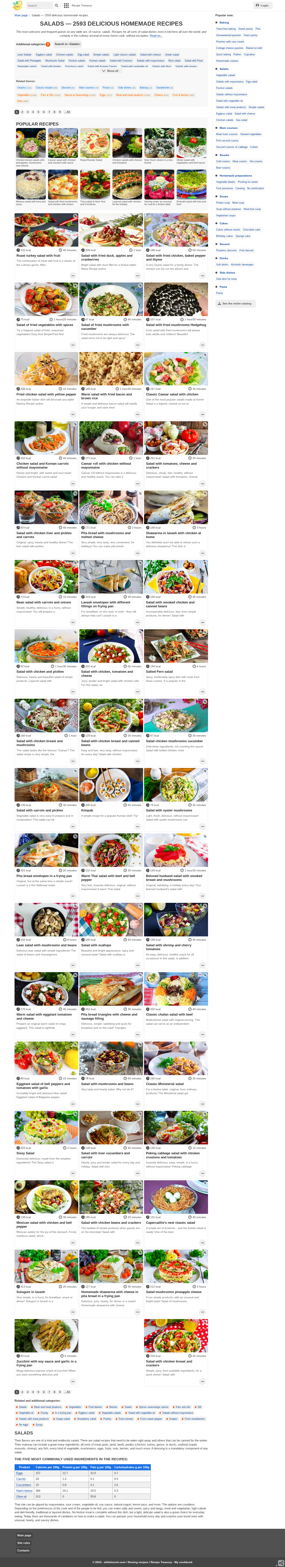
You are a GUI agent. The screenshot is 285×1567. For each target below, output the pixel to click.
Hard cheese (24, 1490)
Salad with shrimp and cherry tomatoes (168, 947)
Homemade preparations (236, 175)
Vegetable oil (26, 1413)
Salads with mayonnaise (230, 81)
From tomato (126, 1419)
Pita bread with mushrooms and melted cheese (105, 535)
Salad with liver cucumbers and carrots (105, 1155)
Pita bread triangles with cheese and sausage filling (109, 1016)
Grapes (173, 1419)
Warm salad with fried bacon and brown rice (106, 396)
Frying (44, 1413)
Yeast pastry (251, 35)
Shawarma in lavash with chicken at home (173, 535)
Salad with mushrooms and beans (107, 1084)
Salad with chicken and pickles (40, 671)
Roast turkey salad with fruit (38, 255)
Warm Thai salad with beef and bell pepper (108, 877)
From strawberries (195, 1419)
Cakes (224, 223)
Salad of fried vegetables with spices (44, 325)
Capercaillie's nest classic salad (170, 1222)
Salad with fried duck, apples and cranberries (106, 257)
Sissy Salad (25, 1153)
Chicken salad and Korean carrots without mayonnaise (42, 465)
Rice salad (174, 60)
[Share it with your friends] (281, 1563)
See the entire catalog (237, 303)
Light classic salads (125, 54)
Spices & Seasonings (80, 95)
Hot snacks (256, 161)
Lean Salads (24, 54)
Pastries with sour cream (230, 41)
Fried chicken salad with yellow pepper (46, 394)
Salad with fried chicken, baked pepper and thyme (176, 257)
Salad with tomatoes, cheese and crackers (171, 465)
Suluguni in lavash (30, 1292)
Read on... (156, 35)
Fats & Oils (50, 95)
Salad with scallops (96, 945)
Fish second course (227, 140)
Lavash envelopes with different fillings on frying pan (105, 604)
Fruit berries (95, 1407)
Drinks (224, 258)
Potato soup (223, 202)
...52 (67, 112)
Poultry (107, 1419)
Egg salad (251, 81)
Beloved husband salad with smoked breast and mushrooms (174, 877)
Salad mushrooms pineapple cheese (173, 1292)
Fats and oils (183, 1407)
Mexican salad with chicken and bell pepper (44, 1224)
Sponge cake (243, 236)
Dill (199, 1407)
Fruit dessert (246, 250)
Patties (237, 54)
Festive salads (224, 88)
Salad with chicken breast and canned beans (110, 743)
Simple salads (256, 107)
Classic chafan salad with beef (169, 1014)
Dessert (225, 244)
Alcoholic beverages (242, 264)
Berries (113, 1407)
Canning (240, 188)
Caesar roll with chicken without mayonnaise (106, 465)
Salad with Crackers (121, 60)
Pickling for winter (248, 182)
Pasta (223, 286)
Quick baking (223, 54)
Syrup (39, 1424)
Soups (224, 196)
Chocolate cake (251, 229)
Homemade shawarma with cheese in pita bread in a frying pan (109, 1293)
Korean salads (98, 60)
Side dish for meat (226, 279)
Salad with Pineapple (29, 60)
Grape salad (63, 1419)
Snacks (224, 155)
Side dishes (227, 272)
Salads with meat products (231, 107)
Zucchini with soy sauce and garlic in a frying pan (46, 1363)
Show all (112, 70)
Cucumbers (23, 1484)
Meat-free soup (252, 209)
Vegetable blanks (225, 182)
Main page (24, 1535)
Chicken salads (224, 120)
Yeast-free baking (226, 29)
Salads (224, 68)
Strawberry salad (86, 1419)
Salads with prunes (186, 66)
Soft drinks (222, 264)
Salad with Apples (51, 66)
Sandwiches (164, 87)
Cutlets (254, 147)
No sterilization (255, 188)
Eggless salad (224, 113)
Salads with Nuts (161, 66)
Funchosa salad (74, 66)
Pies (258, 29)
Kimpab (87, 810)
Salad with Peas (194, 60)
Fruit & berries (183, 95)
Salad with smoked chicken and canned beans (170, 604)
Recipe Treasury (82, 5)
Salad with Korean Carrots (102, 66)
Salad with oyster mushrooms (169, 810)
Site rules (23, 1542)
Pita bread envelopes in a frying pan (44, 876)
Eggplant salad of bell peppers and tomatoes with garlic (43, 1085)
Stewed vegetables (251, 134)
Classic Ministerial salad (165, 1084)
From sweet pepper (151, 1419)
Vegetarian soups (226, 215)
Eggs (106, 95)
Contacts (23, 1550)
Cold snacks (223, 161)
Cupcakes (249, 54)
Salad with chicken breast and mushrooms (39, 743)
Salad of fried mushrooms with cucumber (105, 326)
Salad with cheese (245, 113)
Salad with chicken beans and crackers (111, 1222)
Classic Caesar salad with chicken (172, 394)
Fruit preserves (224, 188)
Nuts (22, 101)
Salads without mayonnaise (231, 94)
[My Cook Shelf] (17, 5)
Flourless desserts (226, 250)
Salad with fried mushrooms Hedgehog (176, 325)
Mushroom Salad (54, 60)
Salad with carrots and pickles (39, 810)
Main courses (229, 127)
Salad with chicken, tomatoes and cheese (107, 673)
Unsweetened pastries (228, 35)
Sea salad (241, 120)
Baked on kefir (254, 48)
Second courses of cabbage (232, 147)
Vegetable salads (225, 75)
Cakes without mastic (228, 229)
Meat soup (238, 202)
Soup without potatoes (228, 209)
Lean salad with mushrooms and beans (46, 945)
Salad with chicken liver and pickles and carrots (44, 535)
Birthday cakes (224, 236)
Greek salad (172, 54)
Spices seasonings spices (153, 1407)
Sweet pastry (245, 29)
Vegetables (26, 95)
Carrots (21, 1478)
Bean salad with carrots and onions (43, 602)
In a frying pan (63, 1413)
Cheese (161, 95)
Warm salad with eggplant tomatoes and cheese (44, 1016)
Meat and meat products (133, 95)
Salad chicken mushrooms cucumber (174, 741)
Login (265, 5)
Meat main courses (227, 134)
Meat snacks (240, 161)
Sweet (128, 1407)
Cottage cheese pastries (230, 48)
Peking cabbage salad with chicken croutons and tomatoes (173, 1155)
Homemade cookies (227, 61)
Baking (224, 22)
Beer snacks (223, 167)
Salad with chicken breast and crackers (169, 1363)
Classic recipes (46, 87)
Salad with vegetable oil (229, 101)
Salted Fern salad (159, 671)
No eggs (23, 1424)
